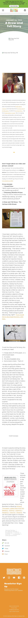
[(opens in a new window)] (4, 578)
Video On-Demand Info (14, 606)
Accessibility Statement (14, 609)
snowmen (7, 534)
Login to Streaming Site (14, 611)
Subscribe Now (14, 6)
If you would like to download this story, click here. (13, 317)
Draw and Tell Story (10, 530)
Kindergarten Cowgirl (10, 113)
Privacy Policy (14, 607)
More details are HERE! (7, 180)
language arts (8, 533)
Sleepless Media (21, 616)
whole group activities (11, 535)
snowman (16, 533)
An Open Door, (19, 110)
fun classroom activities (11, 531)
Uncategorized (16, 534)
